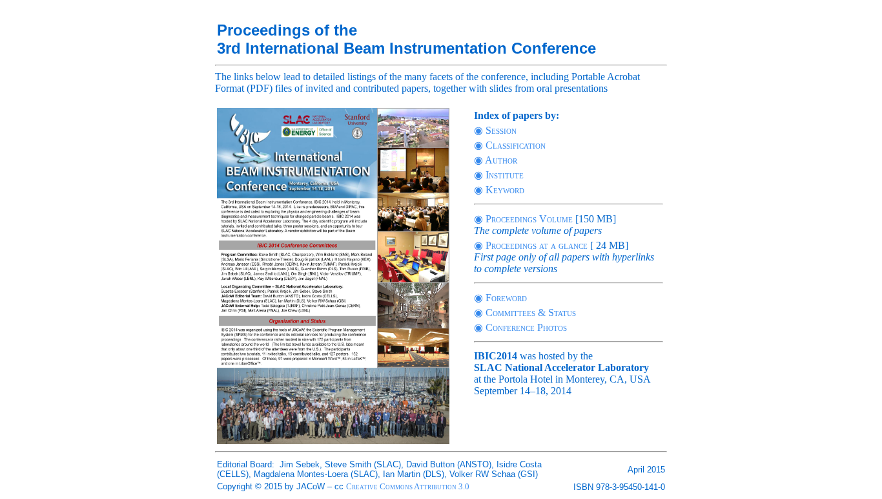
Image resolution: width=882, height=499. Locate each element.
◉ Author (495, 159)
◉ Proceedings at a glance (531, 245)
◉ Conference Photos (520, 327)
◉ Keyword (499, 189)
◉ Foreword (500, 297)
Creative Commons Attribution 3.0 (407, 486)
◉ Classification (510, 145)
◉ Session (495, 130)
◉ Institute (499, 174)
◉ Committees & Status (525, 312)
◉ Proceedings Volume (523, 218)
